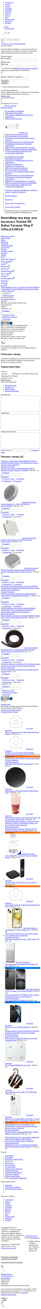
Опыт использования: (9, 382)
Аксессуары (5, 273)
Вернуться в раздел (8, 259)
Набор (3, 264)
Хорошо (4, 1298)
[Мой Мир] (8, 323)
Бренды (8, 14)
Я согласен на (20, 68)
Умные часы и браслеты (13, 1169)
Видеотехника (22, 134)
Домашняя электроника (13, 1172)
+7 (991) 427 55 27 (7, 44)
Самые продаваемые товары (11, 710)
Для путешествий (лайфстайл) (18, 152)
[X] (11, 323)
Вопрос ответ (10, 19)
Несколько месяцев (12, 391)
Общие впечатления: (8, 431)
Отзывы (8, 23)
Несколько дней (10, 385)
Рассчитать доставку (10, 317)
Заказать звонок (20, 44)
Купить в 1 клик (8, 315)
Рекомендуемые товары (13, 1189)
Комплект (4, 266)
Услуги (7, 16)
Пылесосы (18, 119)
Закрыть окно (6, 96)
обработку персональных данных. (25, 68)
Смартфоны (20, 111)
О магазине (9, 2)
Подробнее (5, 477)
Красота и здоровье (28, 147)
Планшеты (18, 113)
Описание (4, 269)
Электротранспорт (27, 142)
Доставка (8, 8)
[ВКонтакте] (2, 323)
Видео (3, 285)
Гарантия (8, 10)
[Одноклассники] (5, 323)
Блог (6, 17)
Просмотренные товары (9, 712)
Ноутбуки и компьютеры (14, 1159)
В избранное (7, 481)
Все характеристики (8, 299)
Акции (7, 4)
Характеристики (7, 271)
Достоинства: (6, 394)
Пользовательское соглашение (12, 1262)
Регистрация (9, 28)
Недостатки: (5, 413)
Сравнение (20, 479)
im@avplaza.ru (34, 1238)
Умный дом (23, 132)
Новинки (8, 1185)
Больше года (9, 387)
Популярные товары (12, 1187)
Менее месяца (10, 389)
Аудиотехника (22, 136)
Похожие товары (7, 278)
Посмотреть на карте (8, 1248)
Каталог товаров (10, 106)
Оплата (7, 6)
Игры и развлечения (29, 149)
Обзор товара (5, 261)
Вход (7, 27)
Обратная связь (6, 1274)
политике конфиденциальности (14, 1293)
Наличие (4, 281)
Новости (8, 12)
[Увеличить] (20, 291)
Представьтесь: (6, 450)
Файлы (3, 283)
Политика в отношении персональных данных (9, 1258)
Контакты (8, 21)
